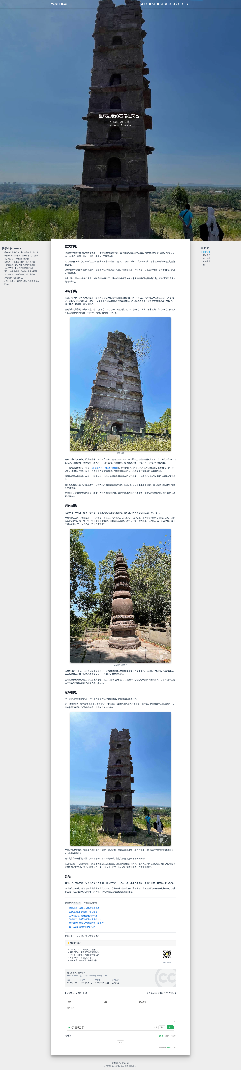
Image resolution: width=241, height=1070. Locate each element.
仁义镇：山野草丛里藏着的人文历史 (84, 955)
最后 (205, 264)
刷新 (120, 1042)
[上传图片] (79, 1027)
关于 (177, 4)
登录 (161, 1027)
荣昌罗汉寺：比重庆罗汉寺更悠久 (83, 949)
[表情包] (76, 1027)
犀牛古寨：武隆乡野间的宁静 (82, 927)
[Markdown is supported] (69, 1027)
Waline (169, 1047)
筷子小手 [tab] (10, 248)
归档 (153, 4)
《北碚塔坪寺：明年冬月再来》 (104, 468)
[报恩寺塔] (120, 384)
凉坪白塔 (206, 261)
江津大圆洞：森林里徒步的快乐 (83, 915)
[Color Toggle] (187, 4)
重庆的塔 (206, 252)
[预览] (83, 1027)
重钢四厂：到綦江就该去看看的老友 (85, 919)
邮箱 (105, 1002)
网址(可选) (143, 1002)
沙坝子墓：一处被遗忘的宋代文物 (83, 960)
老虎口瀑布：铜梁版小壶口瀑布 (83, 912)
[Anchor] (63, 246)
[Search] (182, 4)
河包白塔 (206, 255)
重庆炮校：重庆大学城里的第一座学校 (86, 923)
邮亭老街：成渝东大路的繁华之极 (84, 908)
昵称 (69, 1002)
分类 (161, 4)
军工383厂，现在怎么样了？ (81, 958)
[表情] (72, 1027)
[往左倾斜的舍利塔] (120, 596)
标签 (169, 4)
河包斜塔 (206, 258)
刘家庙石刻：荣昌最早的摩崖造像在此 (85, 952)
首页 (145, 4)
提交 (170, 1027)
